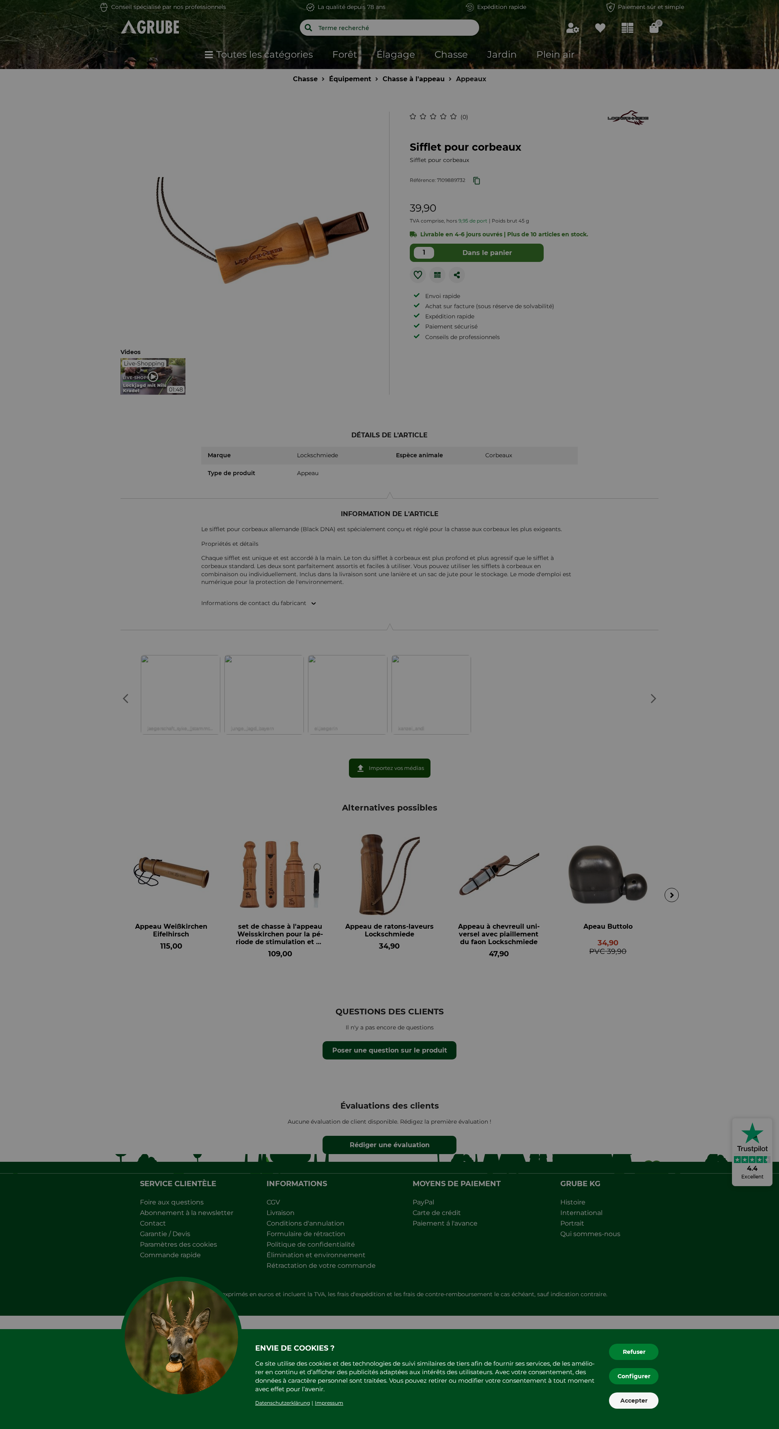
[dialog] (389, 714)
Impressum (329, 1403)
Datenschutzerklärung (282, 1403)
